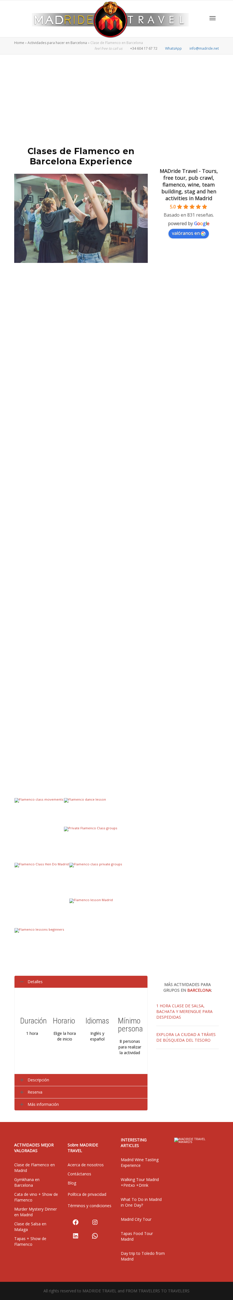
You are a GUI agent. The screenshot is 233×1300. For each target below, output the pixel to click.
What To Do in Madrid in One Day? (141, 1202)
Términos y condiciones (89, 1205)
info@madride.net (204, 48)
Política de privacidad (87, 1194)
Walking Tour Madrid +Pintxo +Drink (140, 1182)
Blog (72, 1183)
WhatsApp (173, 48)
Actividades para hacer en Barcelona (57, 42)
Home (19, 42)
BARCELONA (199, 990)
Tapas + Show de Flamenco (30, 1241)
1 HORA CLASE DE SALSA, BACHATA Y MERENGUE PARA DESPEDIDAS (184, 1011)
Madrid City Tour (136, 1219)
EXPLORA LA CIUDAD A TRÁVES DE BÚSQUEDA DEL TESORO (186, 1037)
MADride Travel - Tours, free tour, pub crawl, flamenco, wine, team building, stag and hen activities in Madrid (189, 185)
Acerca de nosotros (86, 1164)
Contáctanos (79, 1174)
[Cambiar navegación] (212, 18)
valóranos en (186, 233)
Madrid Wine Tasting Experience (140, 1162)
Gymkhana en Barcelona (26, 1182)
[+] (38, 814)
